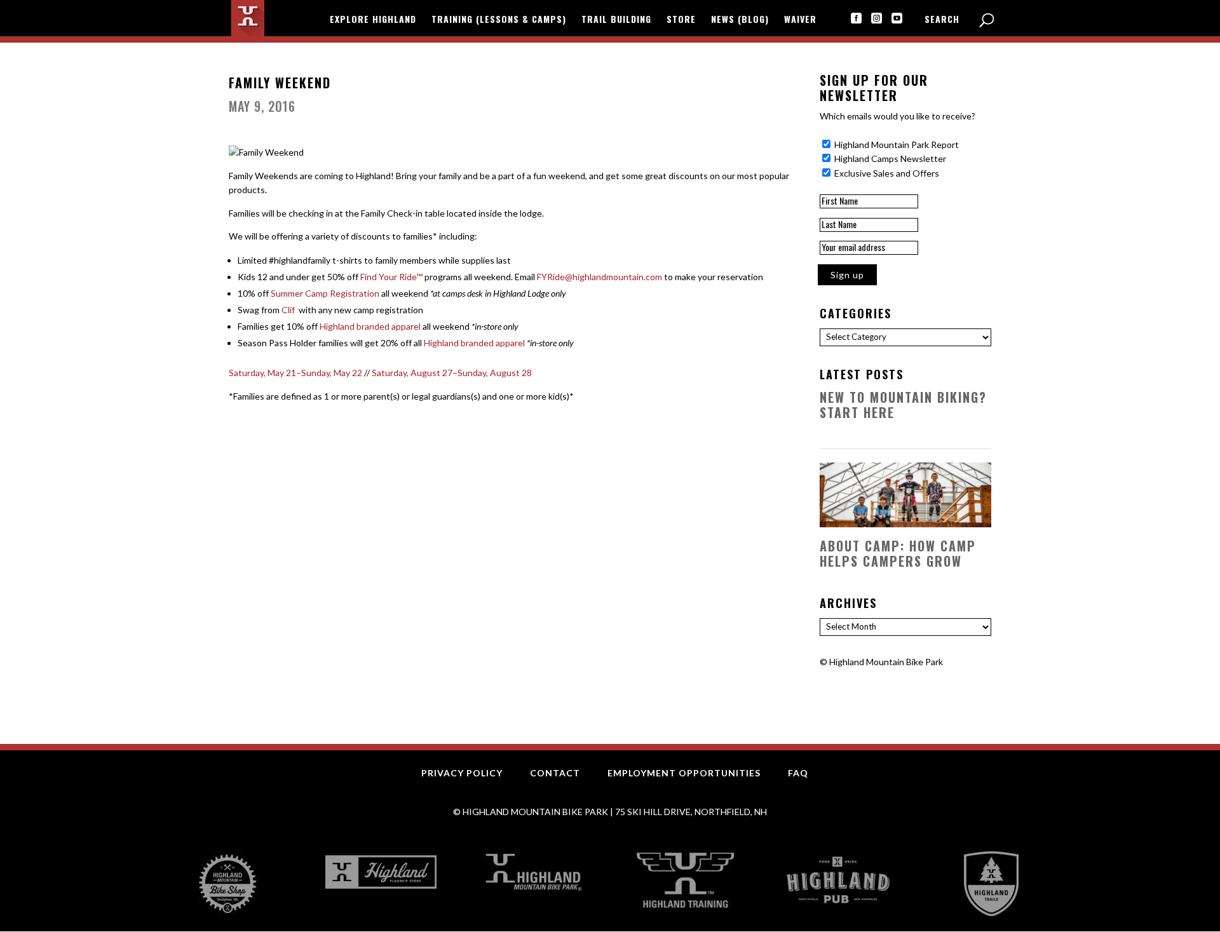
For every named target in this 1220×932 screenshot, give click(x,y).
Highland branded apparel (370, 326)
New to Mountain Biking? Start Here (903, 405)
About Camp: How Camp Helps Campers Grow (898, 553)
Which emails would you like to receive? (897, 116)
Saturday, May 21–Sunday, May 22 (295, 372)
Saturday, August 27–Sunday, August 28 (452, 372)
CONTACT (555, 772)
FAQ (798, 772)
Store (681, 20)
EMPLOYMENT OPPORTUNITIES (684, 772)
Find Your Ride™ (391, 276)
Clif (289, 309)
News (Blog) (740, 20)
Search (942, 20)
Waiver (800, 20)
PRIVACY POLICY (462, 772)
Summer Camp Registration (325, 293)
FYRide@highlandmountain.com (599, 276)
